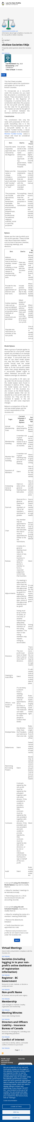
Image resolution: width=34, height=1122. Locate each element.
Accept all (16, 1118)
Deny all (16, 1112)
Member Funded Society (13, 134)
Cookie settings (16, 1106)
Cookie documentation (10, 1100)
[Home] (11, 3)
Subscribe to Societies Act (2, 1053)
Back (17, 940)
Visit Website (6, 53)
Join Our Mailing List (25, 1064)
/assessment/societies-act (10, 31)
